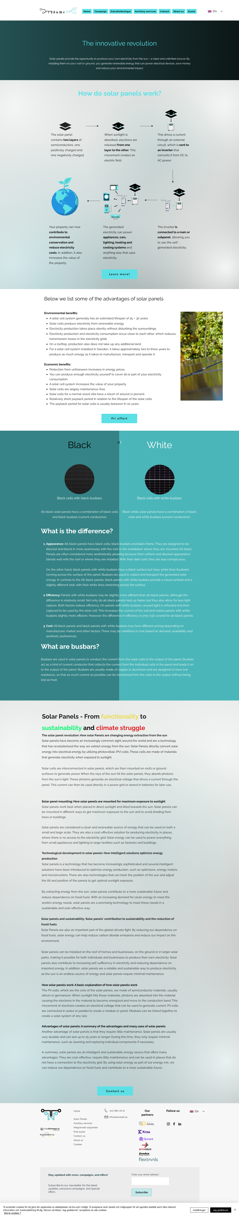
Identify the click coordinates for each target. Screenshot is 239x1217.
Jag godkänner (220, 1210)
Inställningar (199, 1210)
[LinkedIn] (180, 1124)
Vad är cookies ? (12, 1213)
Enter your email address (145, 1174)
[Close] (235, 1209)
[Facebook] (174, 1124)
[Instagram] (168, 1124)
